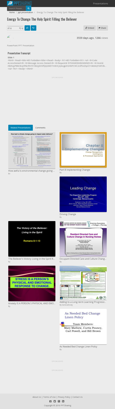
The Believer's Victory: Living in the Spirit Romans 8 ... (31, 258)
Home (12, 12)
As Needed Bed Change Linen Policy (78, 346)
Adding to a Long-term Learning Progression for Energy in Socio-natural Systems (83, 302)
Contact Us (78, 397)
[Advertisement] (57, 99)
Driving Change (68, 214)
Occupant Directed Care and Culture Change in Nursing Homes (83, 258)
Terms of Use (49, 397)
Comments (40, 127)
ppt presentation (25, 12)
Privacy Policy (64, 397)
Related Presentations (21, 127)
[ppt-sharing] (19, 3)
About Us (37, 397)
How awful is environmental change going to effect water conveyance (31, 170)
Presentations (100, 3)
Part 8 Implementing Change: (75, 169)
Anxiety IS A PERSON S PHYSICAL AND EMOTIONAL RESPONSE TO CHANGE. (31, 303)
